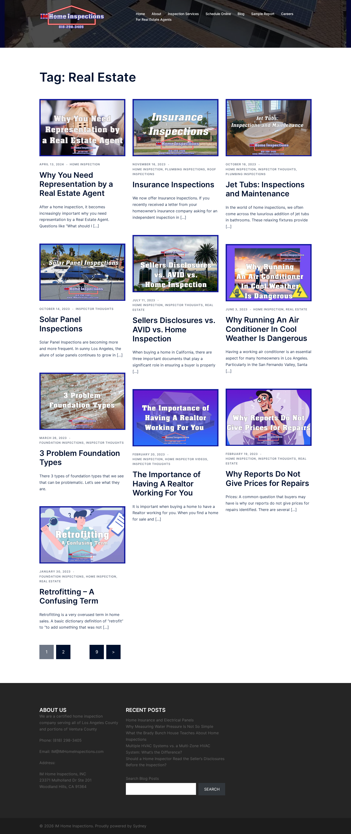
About (156, 14)
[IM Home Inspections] (72, 16)
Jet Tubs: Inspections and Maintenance (265, 189)
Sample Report (262, 14)
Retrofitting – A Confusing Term (68, 596)
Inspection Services (183, 14)
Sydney (139, 826)
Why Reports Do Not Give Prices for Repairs (267, 478)
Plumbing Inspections (185, 169)
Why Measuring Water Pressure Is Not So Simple (169, 726)
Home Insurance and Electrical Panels (160, 720)
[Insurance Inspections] (175, 127)
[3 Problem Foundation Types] (82, 400)
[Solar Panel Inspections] (82, 271)
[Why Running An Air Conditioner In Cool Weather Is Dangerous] (269, 272)
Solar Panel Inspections (61, 324)
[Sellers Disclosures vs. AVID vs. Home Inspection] (175, 263)
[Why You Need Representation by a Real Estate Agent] (82, 127)
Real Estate (296, 309)
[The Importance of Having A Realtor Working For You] (175, 417)
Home (140, 14)
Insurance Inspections (173, 184)
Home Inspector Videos (186, 459)
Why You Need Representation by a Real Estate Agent (76, 184)
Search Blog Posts (142, 778)
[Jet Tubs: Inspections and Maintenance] (269, 127)
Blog (241, 14)
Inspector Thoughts (277, 169)
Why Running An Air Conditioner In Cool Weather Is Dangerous (266, 329)
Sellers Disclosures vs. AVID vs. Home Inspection (174, 329)
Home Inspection (85, 164)
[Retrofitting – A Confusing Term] (82, 534)
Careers (287, 14)
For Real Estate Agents (154, 19)
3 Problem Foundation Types (79, 457)
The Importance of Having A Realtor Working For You (167, 483)
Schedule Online (218, 14)
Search (212, 789)
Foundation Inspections (61, 442)
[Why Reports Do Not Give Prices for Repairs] (269, 416)
